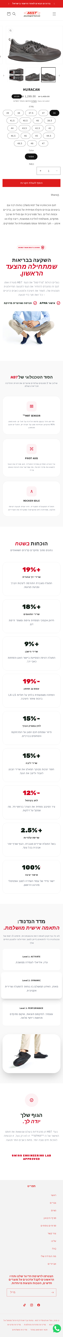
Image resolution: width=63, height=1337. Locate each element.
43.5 (24, 128)
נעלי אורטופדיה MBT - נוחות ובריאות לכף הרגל (32, 1320)
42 (50, 128)
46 (25, 135)
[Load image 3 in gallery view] (16, 74)
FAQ (54, 1248)
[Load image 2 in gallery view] (32, 74)
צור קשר (52, 1233)
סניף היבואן (50, 1218)
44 (12, 128)
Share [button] (54, 194)
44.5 (49, 135)
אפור (31, 156)
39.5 (49, 120)
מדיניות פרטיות (14, 1324)
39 (7, 112)
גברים (53, 1202)
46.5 (13, 135)
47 (43, 143)
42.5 (37, 128)
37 (43, 112)
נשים (53, 1210)
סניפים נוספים (48, 1225)
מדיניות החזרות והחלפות (35, 1324)
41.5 (12, 120)
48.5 (19, 143)
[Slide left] (59, 75)
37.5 (31, 112)
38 (18, 112)
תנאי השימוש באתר (39, 1330)
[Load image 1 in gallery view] (48, 74)
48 (32, 143)
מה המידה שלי (48, 1256)
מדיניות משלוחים (19, 1330)
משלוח (34, 101)
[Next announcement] (8, 3)
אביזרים (52, 1263)
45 (36, 135)
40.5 (25, 120)
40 (37, 120)
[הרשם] (52, 1292)
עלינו (53, 1241)
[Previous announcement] (54, 3)
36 (54, 112)
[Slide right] (3, 75)
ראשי (53, 1195)
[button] (54, 14)
